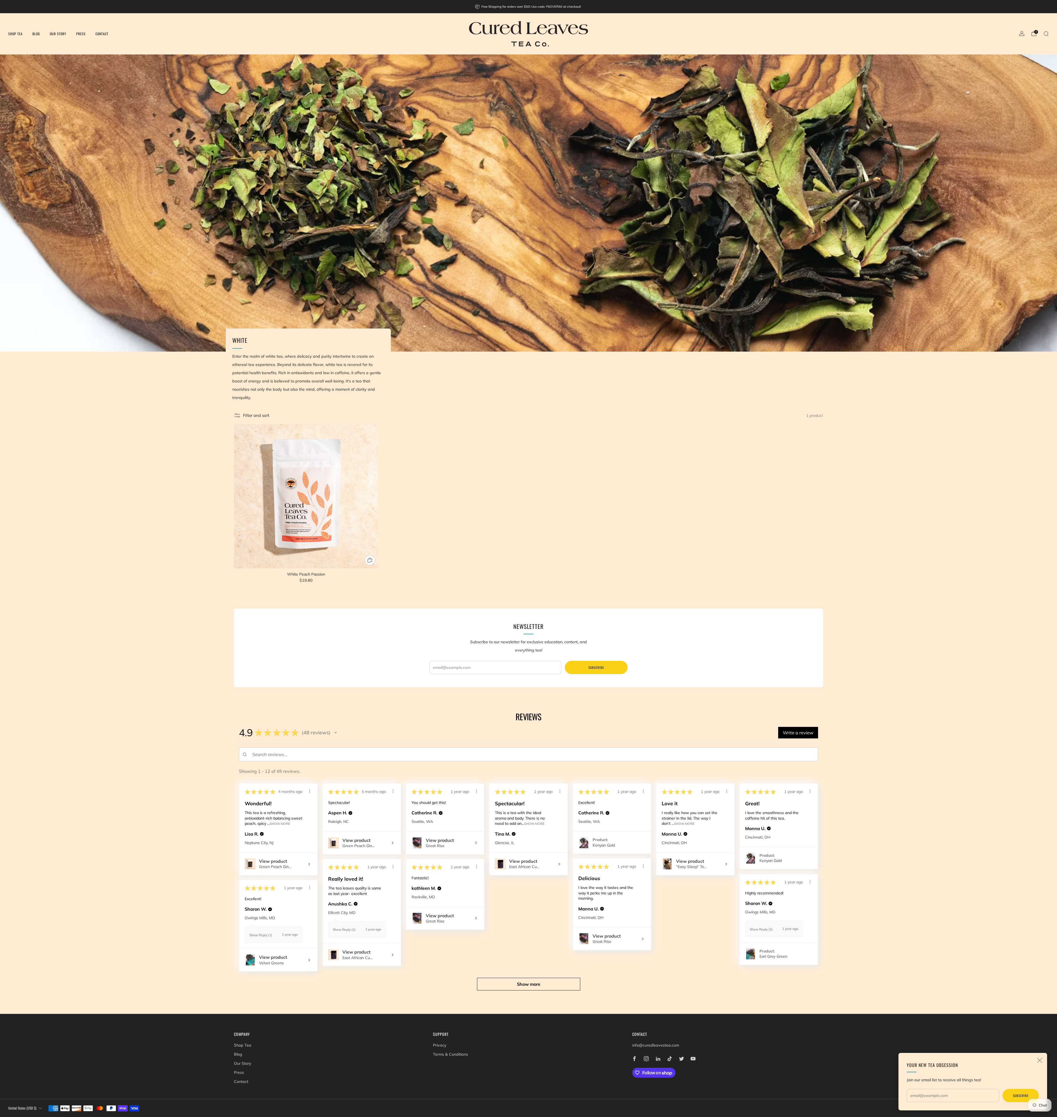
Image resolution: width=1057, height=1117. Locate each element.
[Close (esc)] (1039, 1060)
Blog (36, 33)
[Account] (1022, 33)
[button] (335, 732)
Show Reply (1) (344, 929)
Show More (280, 823)
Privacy (439, 1045)
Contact (102, 33)
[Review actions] (310, 791)
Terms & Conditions (450, 1054)
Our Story (58, 33)
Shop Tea (15, 33)
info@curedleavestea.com (655, 1045)
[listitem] (528, 6)
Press (81, 33)
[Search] (1046, 33)
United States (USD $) (22, 1108)
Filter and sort (256, 415)
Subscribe (1020, 1095)
